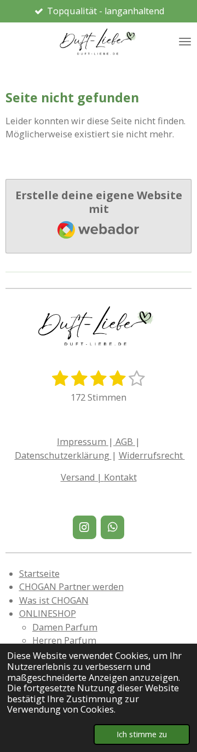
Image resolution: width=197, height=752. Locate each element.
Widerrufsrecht (152, 455)
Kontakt (120, 477)
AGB (124, 442)
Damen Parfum (64, 627)
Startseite (39, 574)
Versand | (82, 477)
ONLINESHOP (47, 614)
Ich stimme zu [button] (142, 733)
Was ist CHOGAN (54, 600)
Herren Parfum (64, 640)
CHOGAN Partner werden (71, 587)
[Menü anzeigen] (185, 41)
